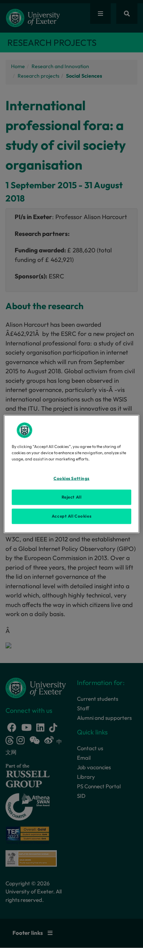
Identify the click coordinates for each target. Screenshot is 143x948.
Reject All (72, 497)
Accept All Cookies (71, 516)
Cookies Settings (71, 478)
